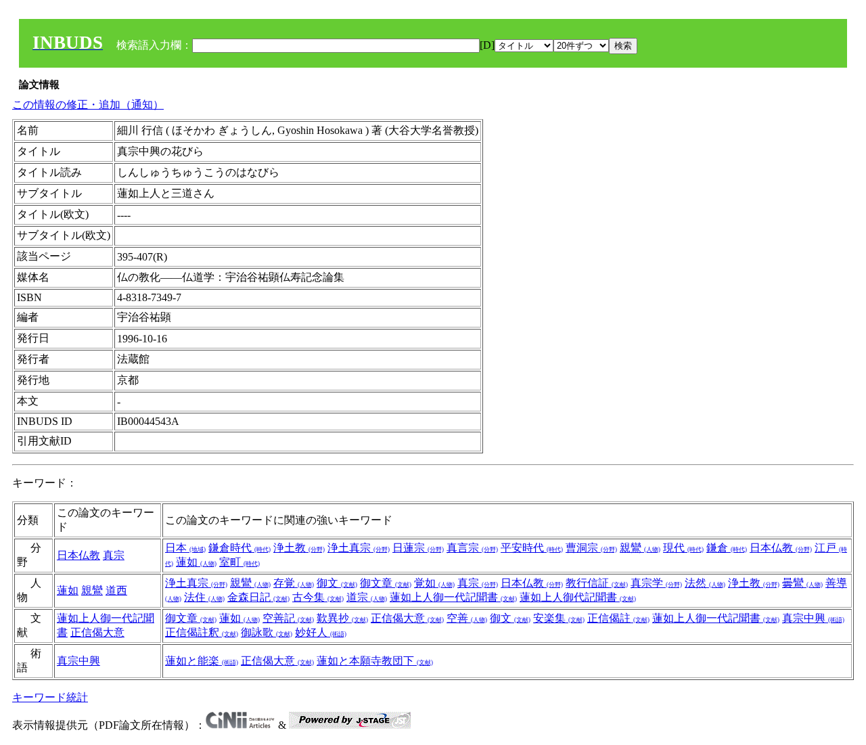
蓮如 (196, 562)
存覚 (293, 583)
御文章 (385, 583)
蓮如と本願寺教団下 (375, 661)
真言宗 (472, 548)
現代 (683, 548)
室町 (239, 562)
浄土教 (299, 548)
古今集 (318, 597)
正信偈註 (618, 618)
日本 (185, 548)
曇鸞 (802, 583)
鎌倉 (726, 548)
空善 (467, 618)
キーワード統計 (50, 697)
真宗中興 (813, 618)
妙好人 (320, 632)
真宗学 (656, 583)
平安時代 (532, 548)
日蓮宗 (418, 548)
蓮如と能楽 (201, 661)
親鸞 (640, 548)
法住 (204, 597)
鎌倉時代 (239, 548)
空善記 (288, 618)
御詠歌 (266, 632)
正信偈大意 (97, 632)
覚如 (434, 583)
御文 (337, 583)
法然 (705, 583)
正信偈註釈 (201, 632)
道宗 (366, 597)
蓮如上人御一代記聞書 (453, 597)
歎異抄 (342, 618)
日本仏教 (78, 555)
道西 (116, 590)
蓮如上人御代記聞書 (578, 597)
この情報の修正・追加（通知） (88, 104)
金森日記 (258, 597)
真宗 (113, 555)
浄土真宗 (358, 548)
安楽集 (559, 618)
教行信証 (597, 583)
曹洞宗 (591, 548)
